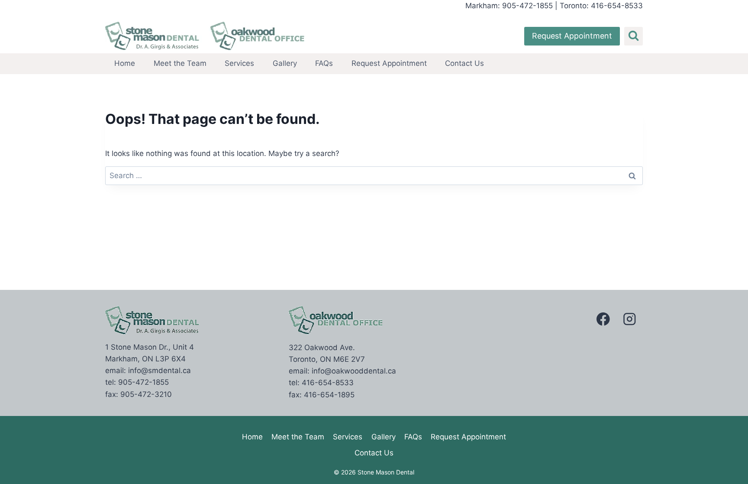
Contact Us (464, 63)
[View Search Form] (633, 36)
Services (239, 63)
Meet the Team (180, 63)
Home (124, 63)
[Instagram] (629, 319)
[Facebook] (603, 319)
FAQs (324, 63)
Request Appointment (572, 35)
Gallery (285, 63)
